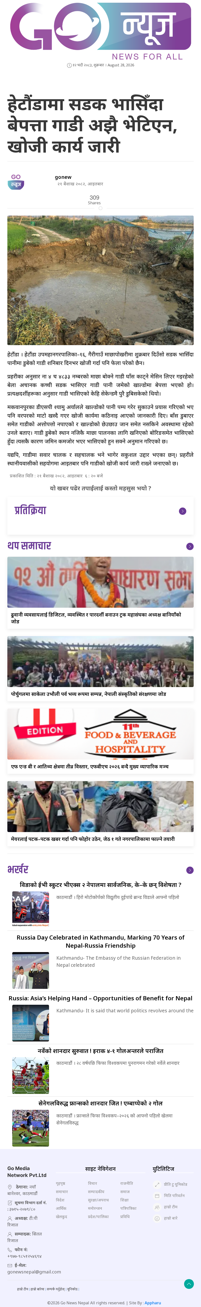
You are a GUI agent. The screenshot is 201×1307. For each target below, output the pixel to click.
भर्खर (17, 870)
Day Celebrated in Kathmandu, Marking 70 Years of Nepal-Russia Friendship (101, 941)
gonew (63, 177)
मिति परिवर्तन (174, 1195)
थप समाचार (29, 546)
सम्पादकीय (96, 1191)
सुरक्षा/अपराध (98, 1200)
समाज (125, 1191)
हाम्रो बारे (170, 1218)
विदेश (60, 1200)
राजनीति (126, 1183)
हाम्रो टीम (170, 1207)
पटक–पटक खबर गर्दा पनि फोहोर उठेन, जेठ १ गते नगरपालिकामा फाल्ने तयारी (93, 839)
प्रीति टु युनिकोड (175, 1184)
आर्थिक (61, 1208)
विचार (92, 1183)
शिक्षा (124, 1200)
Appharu (153, 1303)
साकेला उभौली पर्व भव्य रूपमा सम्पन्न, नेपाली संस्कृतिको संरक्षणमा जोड (88, 694)
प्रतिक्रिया (30, 511)
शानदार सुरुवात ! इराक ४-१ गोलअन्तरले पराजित (100, 1051)
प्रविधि (125, 1216)
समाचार (62, 1191)
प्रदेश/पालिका (98, 1216)
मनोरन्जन (95, 1208)
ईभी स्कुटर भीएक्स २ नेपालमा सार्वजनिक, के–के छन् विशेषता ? (100, 885)
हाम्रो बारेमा (37, 1289)
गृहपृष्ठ (60, 1183)
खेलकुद (61, 1216)
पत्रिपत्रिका (128, 1208)
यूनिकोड (72, 1289)
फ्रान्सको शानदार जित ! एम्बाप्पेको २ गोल (100, 1103)
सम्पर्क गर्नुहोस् (56, 1289)
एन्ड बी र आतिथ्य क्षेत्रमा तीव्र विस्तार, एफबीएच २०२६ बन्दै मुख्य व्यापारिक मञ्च (90, 766)
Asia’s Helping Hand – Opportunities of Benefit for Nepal (100, 998)
